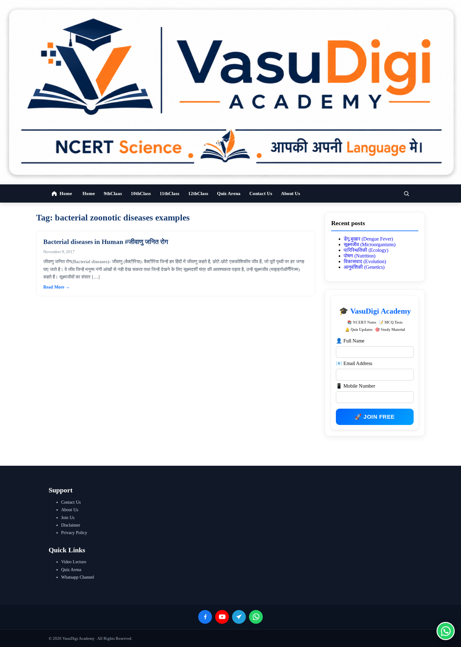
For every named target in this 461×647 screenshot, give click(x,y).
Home (88, 193)
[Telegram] (239, 617)
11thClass (169, 193)
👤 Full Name (350, 340)
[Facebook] (205, 617)
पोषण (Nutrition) (359, 255)
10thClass (141, 193)
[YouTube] (222, 617)
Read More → (56, 287)
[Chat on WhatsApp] (446, 631)
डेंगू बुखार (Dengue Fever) (368, 238)
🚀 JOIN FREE (375, 417)
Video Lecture (73, 561)
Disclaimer (70, 525)
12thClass (198, 193)
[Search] (406, 193)
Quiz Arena (229, 193)
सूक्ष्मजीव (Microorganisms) (369, 244)
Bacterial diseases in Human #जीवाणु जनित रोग (105, 242)
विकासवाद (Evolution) (365, 261)
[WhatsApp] (256, 617)
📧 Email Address (354, 363)
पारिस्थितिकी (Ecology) (366, 250)
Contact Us (260, 193)
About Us (290, 193)
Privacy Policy (74, 532)
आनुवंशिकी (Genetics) (364, 267)
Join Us (67, 517)
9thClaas (113, 193)
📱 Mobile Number (355, 386)
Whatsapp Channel (77, 577)
